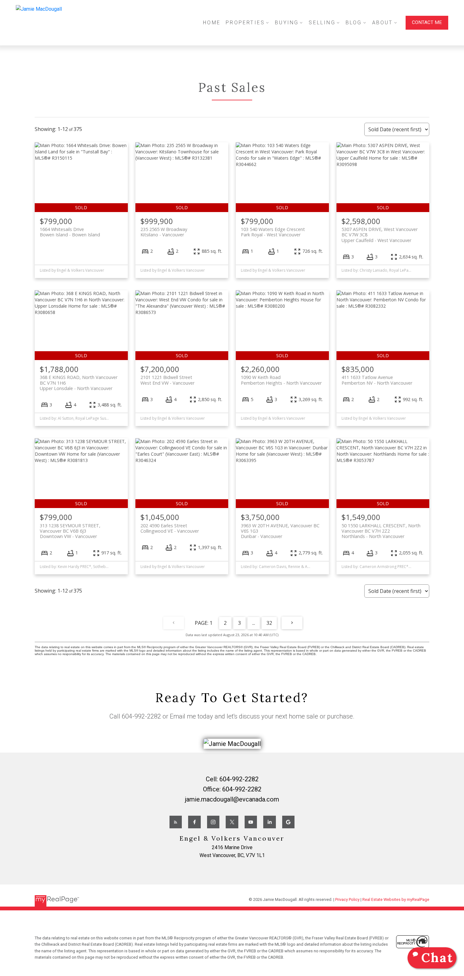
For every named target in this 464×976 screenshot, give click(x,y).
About (382, 23)
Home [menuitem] (212, 23)
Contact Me (427, 22)
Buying (287, 23)
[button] (427, 23)
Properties (245, 23)
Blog (354, 23)
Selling (322, 23)
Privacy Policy (347, 899)
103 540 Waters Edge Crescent (273, 232)
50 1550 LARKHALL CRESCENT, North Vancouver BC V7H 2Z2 (381, 531)
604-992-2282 (141, 716)
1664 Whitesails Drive (70, 232)
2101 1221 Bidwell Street (167, 380)
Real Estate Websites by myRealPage (395, 899)
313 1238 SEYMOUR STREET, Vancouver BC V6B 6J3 (70, 531)
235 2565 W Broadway (163, 232)
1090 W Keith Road (281, 380)
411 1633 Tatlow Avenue (377, 380)
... (253, 622)
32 (269, 622)
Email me (183, 716)
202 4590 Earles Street (169, 528)
